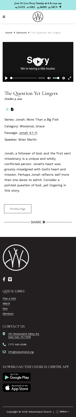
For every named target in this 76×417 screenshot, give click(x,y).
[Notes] (12, 109)
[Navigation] (4, 16)
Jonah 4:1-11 (28, 133)
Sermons (21, 32)
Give (5, 308)
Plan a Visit (9, 298)
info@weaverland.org (21, 351)
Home (8, 32)
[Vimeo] (10, 279)
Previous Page (17, 209)
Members (8, 313)
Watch (6, 303)
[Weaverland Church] (38, 17)
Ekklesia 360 (62, 411)
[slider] (23, 78)
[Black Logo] (16, 257)
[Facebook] (4, 279)
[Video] (7, 109)
